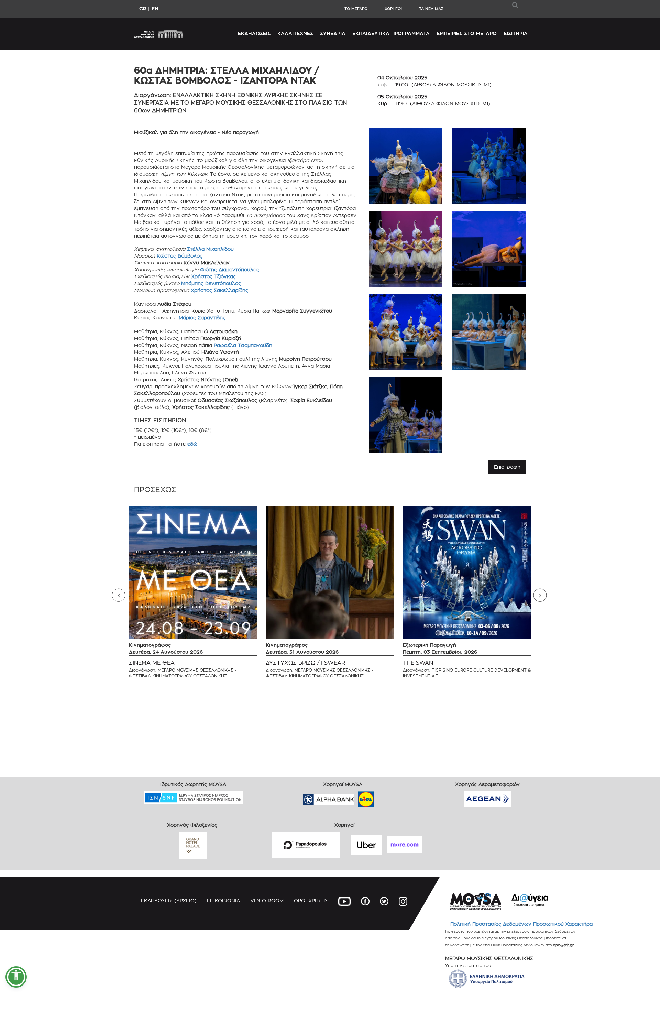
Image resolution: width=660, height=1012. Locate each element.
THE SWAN (418, 663)
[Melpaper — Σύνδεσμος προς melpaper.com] (386, 796)
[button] (16, 977)
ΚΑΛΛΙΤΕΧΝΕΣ (295, 33)
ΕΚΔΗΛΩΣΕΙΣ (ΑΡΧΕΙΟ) (169, 900)
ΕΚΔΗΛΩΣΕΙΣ (254, 33)
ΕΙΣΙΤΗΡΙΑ (516, 33)
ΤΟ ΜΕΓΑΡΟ (355, 9)
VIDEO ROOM (267, 900)
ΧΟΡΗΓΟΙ (393, 9)
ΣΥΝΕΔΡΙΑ (332, 33)
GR (142, 8)
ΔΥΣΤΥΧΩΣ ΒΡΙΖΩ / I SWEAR (305, 663)
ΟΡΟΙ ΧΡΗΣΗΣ (311, 900)
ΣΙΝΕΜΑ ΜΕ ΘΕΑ (152, 663)
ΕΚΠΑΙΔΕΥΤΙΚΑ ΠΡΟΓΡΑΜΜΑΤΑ (391, 33)
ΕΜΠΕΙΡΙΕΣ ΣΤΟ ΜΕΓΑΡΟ (467, 33)
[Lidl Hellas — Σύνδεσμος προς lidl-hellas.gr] (356, 796)
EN (155, 8)
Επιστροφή (507, 466)
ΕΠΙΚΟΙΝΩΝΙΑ (223, 900)
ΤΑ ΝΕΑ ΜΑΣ (431, 9)
